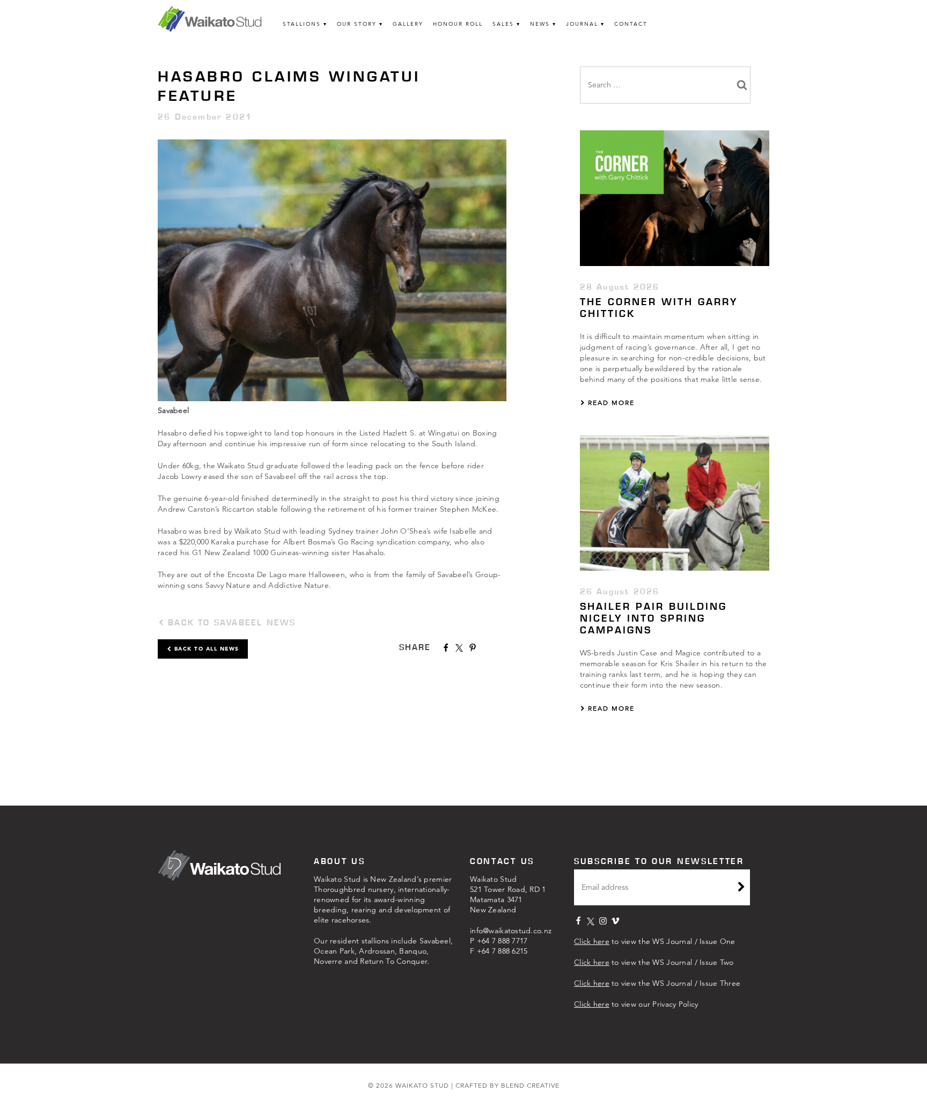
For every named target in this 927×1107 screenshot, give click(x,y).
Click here (591, 941)
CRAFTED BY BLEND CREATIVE (507, 1085)
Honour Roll (458, 23)
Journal (582, 23)
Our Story (357, 23)
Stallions (302, 23)
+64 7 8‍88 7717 (502, 941)
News (540, 23)
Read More (610, 402)
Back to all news (205, 648)
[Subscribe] (741, 888)
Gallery (408, 23)
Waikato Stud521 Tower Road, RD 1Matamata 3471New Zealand (508, 894)
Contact (631, 23)
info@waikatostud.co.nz (510, 930)
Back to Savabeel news (230, 622)
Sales (503, 23)
